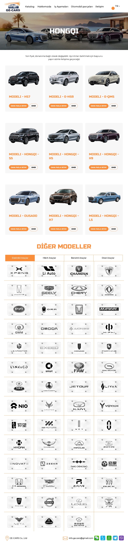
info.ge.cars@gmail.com (81, 538)
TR (116, 6)
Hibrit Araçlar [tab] (49, 258)
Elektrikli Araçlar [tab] (20, 258)
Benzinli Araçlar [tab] (78, 258)
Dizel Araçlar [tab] (108, 258)
